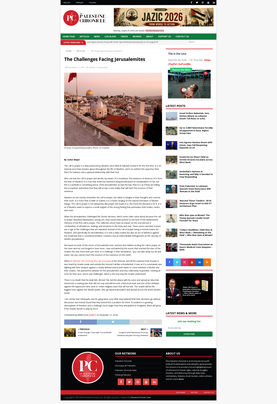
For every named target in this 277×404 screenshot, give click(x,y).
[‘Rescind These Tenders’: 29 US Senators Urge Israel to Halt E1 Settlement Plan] (171, 203)
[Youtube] (208, 2)
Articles (84, 36)
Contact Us (182, 36)
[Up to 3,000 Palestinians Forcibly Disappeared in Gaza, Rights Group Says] (171, 131)
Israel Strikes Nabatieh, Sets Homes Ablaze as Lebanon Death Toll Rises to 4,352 (194, 116)
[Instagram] (202, 2)
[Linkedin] (213, 2)
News (97, 36)
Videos (124, 36)
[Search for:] (201, 42)
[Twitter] (197, 2)
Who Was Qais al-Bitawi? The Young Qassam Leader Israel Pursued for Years (194, 218)
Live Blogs (110, 36)
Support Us (164, 36)
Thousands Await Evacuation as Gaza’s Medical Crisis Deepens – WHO (196, 247)
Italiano (92, 2)
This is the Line (177, 54)
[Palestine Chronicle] (88, 382)
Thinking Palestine (123, 375)
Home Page (69, 36)
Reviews (137, 36)
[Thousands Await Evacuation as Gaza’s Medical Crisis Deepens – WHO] (171, 247)
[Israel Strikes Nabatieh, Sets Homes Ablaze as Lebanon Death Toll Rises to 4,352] (171, 116)
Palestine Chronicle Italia (125, 370)
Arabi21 (92, 315)
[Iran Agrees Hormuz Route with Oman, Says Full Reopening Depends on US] (171, 145)
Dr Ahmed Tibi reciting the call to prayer (90, 261)
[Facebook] (191, 2)
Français (79, 2)
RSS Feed (194, 392)
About (149, 36)
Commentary (102, 67)
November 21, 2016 (76, 67)
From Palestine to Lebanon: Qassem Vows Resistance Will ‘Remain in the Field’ (194, 189)
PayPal (173, 64)
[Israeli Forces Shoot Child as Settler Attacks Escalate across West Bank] (171, 160)
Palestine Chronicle (123, 361)
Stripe (207, 60)
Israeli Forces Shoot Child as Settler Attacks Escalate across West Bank (196, 159)
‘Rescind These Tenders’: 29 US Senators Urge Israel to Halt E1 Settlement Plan (195, 203)
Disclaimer (180, 392)
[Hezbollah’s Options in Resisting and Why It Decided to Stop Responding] (171, 174)
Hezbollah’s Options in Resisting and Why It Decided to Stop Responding (196, 174)
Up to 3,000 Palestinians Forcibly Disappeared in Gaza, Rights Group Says (196, 130)
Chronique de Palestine (125, 365)
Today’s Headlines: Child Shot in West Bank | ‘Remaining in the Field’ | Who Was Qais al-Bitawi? (196, 232)
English (66, 2)
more (181, 379)
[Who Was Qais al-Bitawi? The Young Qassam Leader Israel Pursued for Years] (171, 218)
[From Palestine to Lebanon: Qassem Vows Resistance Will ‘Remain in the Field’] (171, 189)
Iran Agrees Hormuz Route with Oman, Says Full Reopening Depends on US (195, 145)
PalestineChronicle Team (141, 397)
